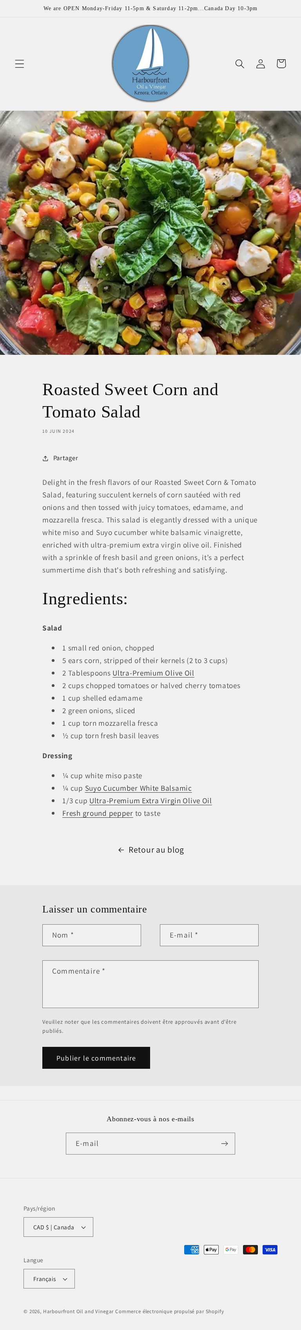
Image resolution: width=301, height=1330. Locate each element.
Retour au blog (156, 849)
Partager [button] (65, 458)
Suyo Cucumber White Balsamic (138, 788)
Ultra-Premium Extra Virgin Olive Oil (150, 800)
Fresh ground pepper (97, 813)
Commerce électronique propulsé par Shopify (169, 1311)
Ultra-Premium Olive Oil (153, 673)
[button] (19, 63)
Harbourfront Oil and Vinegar (78, 1311)
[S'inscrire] (224, 1144)
